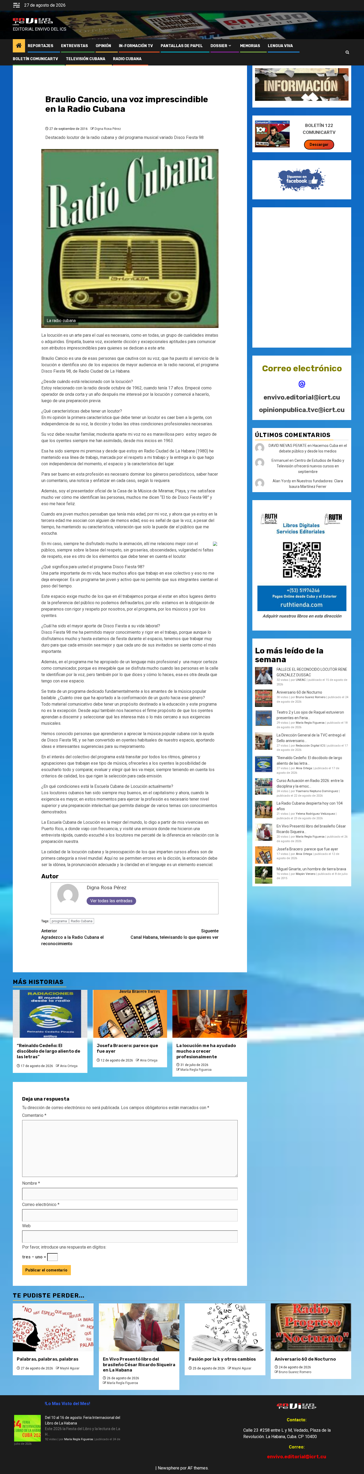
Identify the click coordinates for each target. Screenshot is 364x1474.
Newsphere (168, 1468)
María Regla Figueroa (196, 1070)
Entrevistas (74, 46)
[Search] (347, 52)
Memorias (250, 46)
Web (26, 1225)
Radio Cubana (81, 921)
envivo (16, 25)
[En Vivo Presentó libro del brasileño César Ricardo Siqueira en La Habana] (263, 832)
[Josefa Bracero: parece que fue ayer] (130, 1014)
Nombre (31, 1183)
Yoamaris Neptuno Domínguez (317, 791)
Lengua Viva (280, 46)
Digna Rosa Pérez (108, 129)
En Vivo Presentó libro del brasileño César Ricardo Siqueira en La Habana (139, 1365)
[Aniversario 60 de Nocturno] (311, 1327)
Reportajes (40, 46)
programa (59, 921)
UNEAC (301, 680)
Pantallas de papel (182, 46)
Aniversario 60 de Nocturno (299, 692)
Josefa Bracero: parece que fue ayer (307, 849)
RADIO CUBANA (127, 59)
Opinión (103, 46)
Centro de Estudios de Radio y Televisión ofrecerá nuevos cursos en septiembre (310, 466)
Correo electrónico (40, 1204)
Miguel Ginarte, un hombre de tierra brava (311, 869)
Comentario (34, 1115)
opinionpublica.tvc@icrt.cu (302, 410)
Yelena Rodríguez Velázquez (315, 814)
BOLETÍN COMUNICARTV (35, 59)
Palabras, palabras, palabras (47, 1359)
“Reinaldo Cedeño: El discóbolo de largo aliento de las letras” (48, 1051)
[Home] (19, 46)
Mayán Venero (305, 874)
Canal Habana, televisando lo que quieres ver (175, 934)
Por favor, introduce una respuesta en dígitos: (64, 1247)
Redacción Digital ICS (310, 745)
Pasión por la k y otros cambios (222, 1359)
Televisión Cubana (85, 59)
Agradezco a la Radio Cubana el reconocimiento (72, 937)
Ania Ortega (69, 1066)
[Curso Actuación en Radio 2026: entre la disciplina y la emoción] (263, 786)
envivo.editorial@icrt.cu (302, 397)
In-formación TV (136, 46)
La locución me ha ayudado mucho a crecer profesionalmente (206, 1051)
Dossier (219, 46)
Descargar (319, 145)
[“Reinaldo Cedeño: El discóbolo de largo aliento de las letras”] (50, 1014)
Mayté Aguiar (69, 1368)
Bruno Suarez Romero (310, 697)
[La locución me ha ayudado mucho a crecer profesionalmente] (209, 1014)
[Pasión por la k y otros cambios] (225, 1327)
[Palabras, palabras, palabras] (53, 1327)
